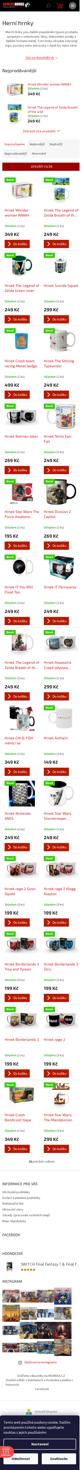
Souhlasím (59, 1458)
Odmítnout (21, 1458)
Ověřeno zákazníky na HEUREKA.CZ (41, 1376)
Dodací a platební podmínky (21, 1198)
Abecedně (39, 153)
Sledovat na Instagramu (40, 1362)
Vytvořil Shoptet (46, 1412)
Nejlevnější (37, 144)
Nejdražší (56, 144)
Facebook (42, 1389)
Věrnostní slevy (13, 1209)
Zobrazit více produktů (39, 131)
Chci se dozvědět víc (40, 58)
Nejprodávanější (16, 153)
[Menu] (72, 5)
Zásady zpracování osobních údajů (26, 1215)
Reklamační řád (12, 1203)
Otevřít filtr (41, 167)
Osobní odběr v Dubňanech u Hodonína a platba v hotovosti (39, 1382)
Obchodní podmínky (16, 1192)
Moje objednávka (14, 1221)
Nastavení (39, 1444)
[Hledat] (48, 5)
